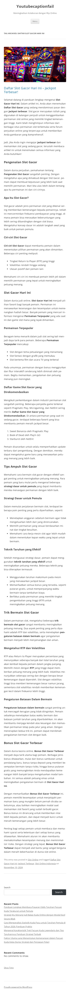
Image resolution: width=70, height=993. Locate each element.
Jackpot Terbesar (26, 863)
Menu (35, 21)
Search (7, 887)
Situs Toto (9, 967)
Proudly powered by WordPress (18, 987)
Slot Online (33, 859)
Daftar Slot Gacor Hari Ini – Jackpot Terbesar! (30, 90)
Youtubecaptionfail (35, 6)
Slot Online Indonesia (45, 863)
